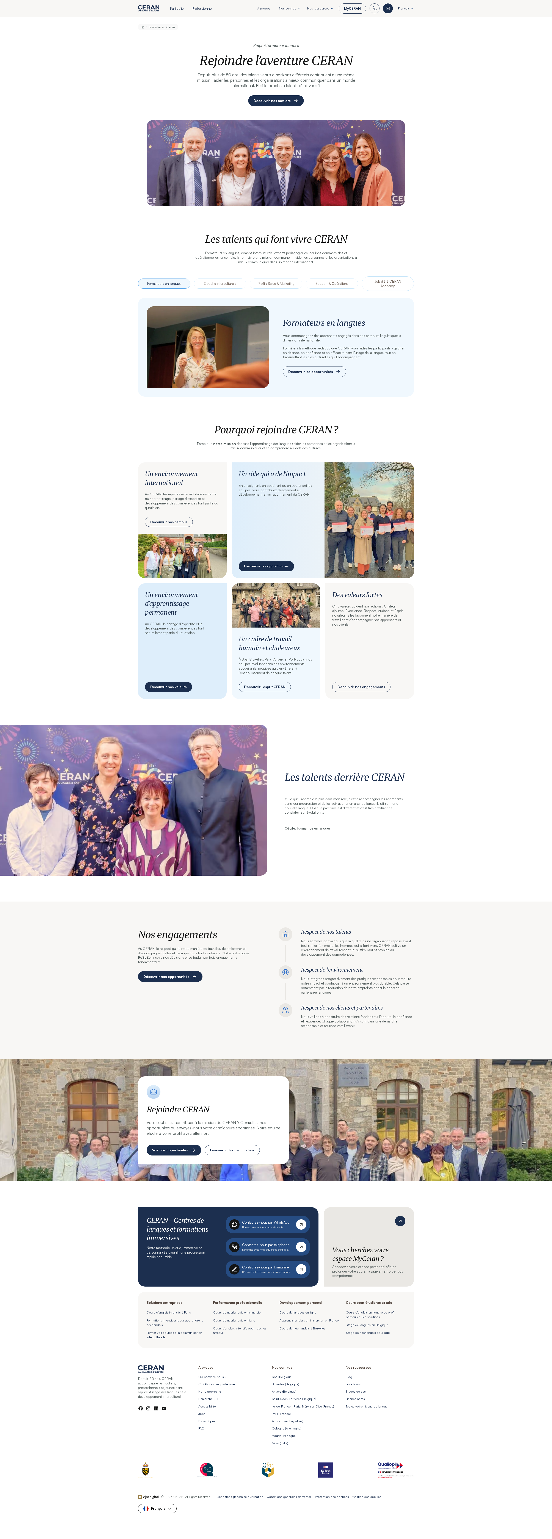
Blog (349, 1377)
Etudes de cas (356, 1391)
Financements (355, 1399)
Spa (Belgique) (282, 1377)
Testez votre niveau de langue (366, 1406)
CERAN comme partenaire (216, 1384)
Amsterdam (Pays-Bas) (287, 1421)
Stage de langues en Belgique (367, 1325)
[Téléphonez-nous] (375, 8)
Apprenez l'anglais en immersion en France (309, 1320)
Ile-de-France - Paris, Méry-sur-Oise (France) (303, 1406)
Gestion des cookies (366, 1496)
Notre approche (209, 1391)
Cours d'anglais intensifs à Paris (169, 1312)
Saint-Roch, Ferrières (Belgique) (294, 1399)
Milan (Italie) (280, 1443)
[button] (177, 9)
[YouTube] (163, 1408)
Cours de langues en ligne (297, 1312)
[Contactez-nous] (388, 8)
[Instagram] (148, 1408)
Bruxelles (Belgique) (285, 1384)
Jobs (201, 1413)
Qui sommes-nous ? (212, 1377)
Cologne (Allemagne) (286, 1428)
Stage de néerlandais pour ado (368, 1332)
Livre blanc (353, 1384)
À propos (263, 8)
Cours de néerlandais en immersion (237, 1312)
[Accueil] (142, 27)
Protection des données (332, 1496)
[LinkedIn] (156, 1408)
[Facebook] (140, 1408)
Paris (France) (281, 1413)
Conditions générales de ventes (289, 1496)
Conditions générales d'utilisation (239, 1496)
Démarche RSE (208, 1399)
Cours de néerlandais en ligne (234, 1320)
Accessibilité (207, 1406)
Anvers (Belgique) (284, 1391)
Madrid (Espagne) (284, 1435)
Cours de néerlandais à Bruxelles (302, 1328)
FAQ (201, 1428)
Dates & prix (206, 1421)
